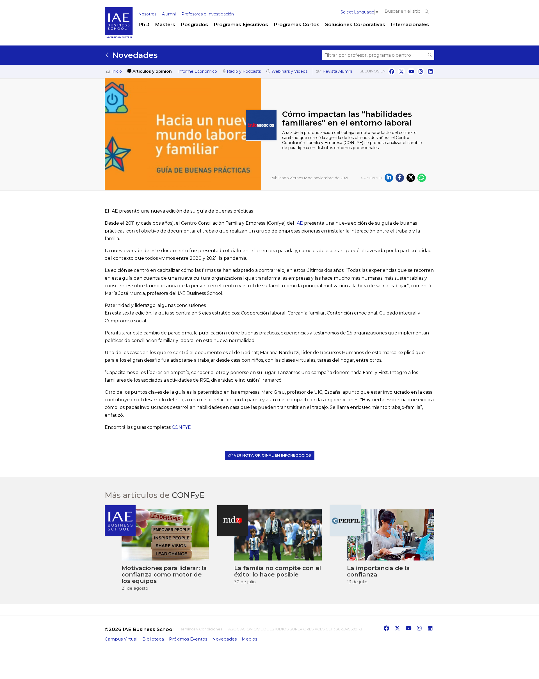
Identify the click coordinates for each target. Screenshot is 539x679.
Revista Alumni (336, 71)
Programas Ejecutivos (241, 24)
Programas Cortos (296, 24)
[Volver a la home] (119, 37)
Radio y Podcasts (243, 71)
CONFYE (181, 427)
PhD (143, 24)
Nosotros (147, 14)
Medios (249, 639)
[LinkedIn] (389, 178)
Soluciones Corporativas (355, 24)
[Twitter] (410, 178)
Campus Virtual (121, 639)
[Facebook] (400, 178)
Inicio (116, 71)
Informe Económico (197, 71)
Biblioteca (153, 639)
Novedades (133, 55)
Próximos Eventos (188, 639)
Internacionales (410, 24)
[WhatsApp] (421, 178)
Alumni (169, 14)
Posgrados (194, 24)
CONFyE (188, 495)
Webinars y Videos (288, 71)
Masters (165, 24)
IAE (299, 223)
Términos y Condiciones (200, 629)
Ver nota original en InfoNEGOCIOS (272, 455)
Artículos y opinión (151, 71)
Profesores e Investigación (207, 14)
